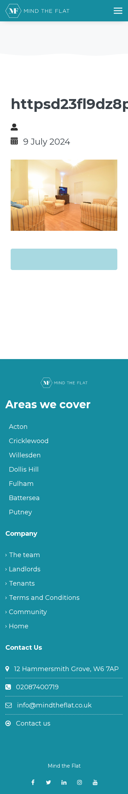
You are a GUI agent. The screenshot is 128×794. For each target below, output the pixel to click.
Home (18, 626)
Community (28, 612)
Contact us (33, 723)
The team (24, 555)
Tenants (22, 583)
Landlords (25, 569)
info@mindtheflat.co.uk (54, 705)
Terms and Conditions (44, 598)
